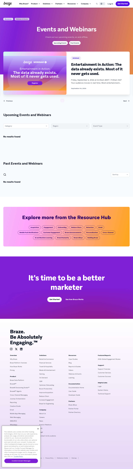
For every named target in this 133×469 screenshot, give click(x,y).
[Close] (38, 428)
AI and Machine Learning (43, 238)
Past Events (74, 43)
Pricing (12, 370)
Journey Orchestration (17, 399)
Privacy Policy (49, 458)
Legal (41, 432)
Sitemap (74, 458)
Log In (110, 4)
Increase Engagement (46, 400)
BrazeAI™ (13, 384)
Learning (71, 378)
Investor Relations (45, 425)
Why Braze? (24, 4)
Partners (58, 4)
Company (85, 4)
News (41, 421)
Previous (9, 101)
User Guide (72, 391)
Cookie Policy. (18, 456)
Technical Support (104, 394)
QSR (40, 381)
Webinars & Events (22, 19)
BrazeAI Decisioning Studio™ (19, 388)
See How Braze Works (75, 299)
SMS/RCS (13, 421)
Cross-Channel (108, 232)
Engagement (48, 227)
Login (100, 386)
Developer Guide (74, 395)
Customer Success (104, 376)
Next (125, 101)
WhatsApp (13, 425)
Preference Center (62, 458)
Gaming (41, 374)
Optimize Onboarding (46, 385)
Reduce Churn (76, 227)
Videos (71, 370)
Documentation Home (76, 388)
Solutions (46, 4)
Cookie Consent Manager (21, 461)
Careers (42, 417)
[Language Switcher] (102, 3)
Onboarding (62, 227)
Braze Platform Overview (18, 363)
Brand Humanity (63, 238)
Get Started (123, 4)
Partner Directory (74, 412)
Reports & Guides (75, 366)
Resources (72, 4)
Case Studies (73, 359)
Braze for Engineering (46, 404)
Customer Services (104, 373)
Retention (90, 227)
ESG (40, 428)
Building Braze (92, 238)
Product (34, 4)
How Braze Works (16, 366)
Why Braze (13, 359)
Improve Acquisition (46, 392)
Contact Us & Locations (47, 436)
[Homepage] (7, 4)
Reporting (13, 402)
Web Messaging (15, 417)
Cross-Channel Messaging (18, 395)
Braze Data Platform (17, 380)
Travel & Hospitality (46, 366)
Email (100, 227)
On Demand (43, 378)
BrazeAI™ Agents (16, 391)
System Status (103, 390)
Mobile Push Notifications (29, 232)
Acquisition (35, 227)
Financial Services (45, 363)
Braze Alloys (78, 238)
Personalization (92, 232)
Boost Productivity (45, 389)
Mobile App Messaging (17, 413)
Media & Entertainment (47, 370)
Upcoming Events (60, 43)
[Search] (96, 4)
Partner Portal (73, 409)
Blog (70, 363)
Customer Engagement (51, 232)
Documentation (74, 384)
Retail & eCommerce (46, 359)
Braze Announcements (73, 232)
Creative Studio (15, 406)
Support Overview (104, 369)
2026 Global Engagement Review (109, 359)
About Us (42, 413)
